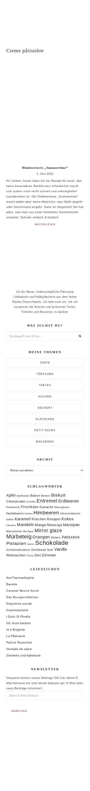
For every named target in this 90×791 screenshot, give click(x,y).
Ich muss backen (18, 623)
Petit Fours (45, 430)
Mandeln (25, 524)
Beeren (45, 495)
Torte (45, 362)
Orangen (41, 537)
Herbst (28, 513)
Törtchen (45, 374)
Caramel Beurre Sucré (22, 590)
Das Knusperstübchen (22, 597)
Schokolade (51, 542)
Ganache (46, 507)
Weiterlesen (45, 224)
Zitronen (49, 555)
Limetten (11, 525)
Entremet (47, 501)
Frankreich (13, 507)
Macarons (45, 441)
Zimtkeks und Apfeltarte (23, 655)
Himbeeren (46, 512)
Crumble (31, 501)
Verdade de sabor (19, 649)
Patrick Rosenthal (19, 642)
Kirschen (39, 519)
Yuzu (30, 555)
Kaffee (10, 519)
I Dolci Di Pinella (18, 616)
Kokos (68, 519)
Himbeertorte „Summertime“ (45, 167)
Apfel (11, 495)
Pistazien (16, 543)
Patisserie (71, 537)
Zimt (37, 555)
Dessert (45, 407)
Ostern (56, 537)
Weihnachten (16, 555)
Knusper (54, 519)
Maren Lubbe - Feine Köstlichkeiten (45, 21)
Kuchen (45, 396)
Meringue (28, 531)
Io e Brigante (15, 629)
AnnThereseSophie (20, 577)
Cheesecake (15, 501)
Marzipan (71, 525)
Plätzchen (45, 419)
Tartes (45, 385)
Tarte (50, 549)
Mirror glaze (48, 530)
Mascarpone (14, 531)
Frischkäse (30, 507)
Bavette (11, 584)
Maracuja (54, 525)
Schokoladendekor (18, 549)
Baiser (35, 495)
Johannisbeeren (70, 513)
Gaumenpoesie (17, 610)
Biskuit (58, 495)
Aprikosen (23, 495)
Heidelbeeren (15, 513)
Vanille (60, 549)
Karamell (23, 519)
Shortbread (38, 549)
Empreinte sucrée (19, 603)
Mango (40, 525)
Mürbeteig (18, 536)
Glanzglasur (62, 507)
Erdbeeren (68, 501)
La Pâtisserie (15, 636)
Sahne (30, 544)
